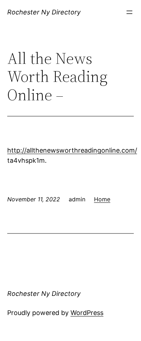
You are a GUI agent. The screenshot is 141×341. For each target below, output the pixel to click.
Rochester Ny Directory (44, 12)
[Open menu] (129, 12)
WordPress (86, 312)
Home (102, 199)
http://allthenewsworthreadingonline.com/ (72, 150)
